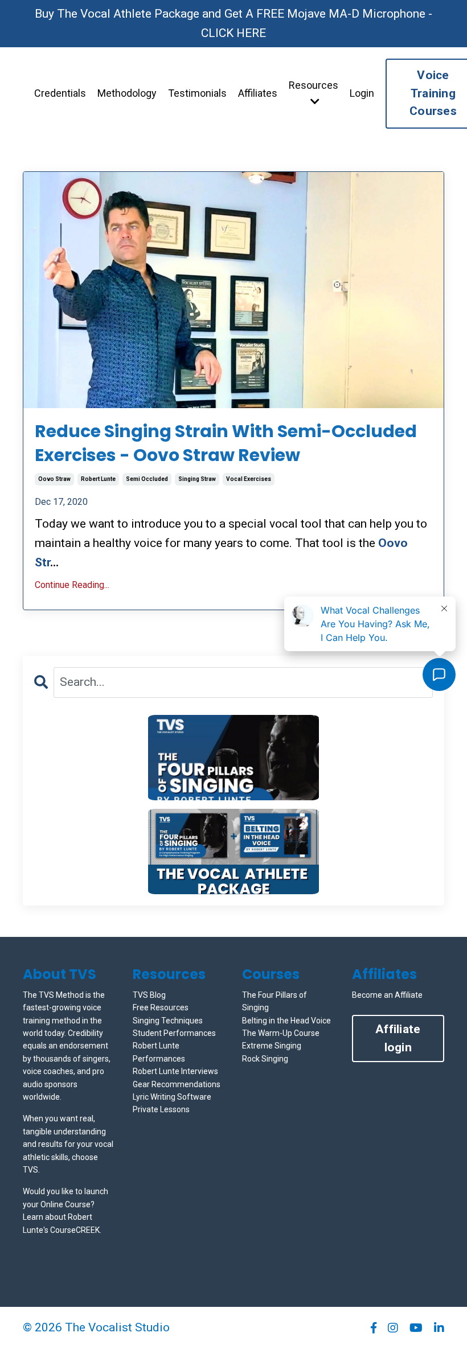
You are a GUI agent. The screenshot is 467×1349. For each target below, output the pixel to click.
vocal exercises (248, 479)
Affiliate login (397, 1038)
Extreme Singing (271, 1045)
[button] (233, 757)
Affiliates (257, 93)
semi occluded (147, 479)
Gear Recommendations (176, 1084)
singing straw (197, 479)
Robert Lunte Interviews (175, 1071)
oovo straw (54, 479)
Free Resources (161, 1007)
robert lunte (98, 479)
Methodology (127, 93)
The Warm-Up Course (280, 1033)
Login (362, 93)
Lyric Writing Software (172, 1096)
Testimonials (197, 93)
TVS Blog (149, 995)
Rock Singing (265, 1058)
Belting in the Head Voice (286, 1020)
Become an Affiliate (387, 995)
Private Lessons (161, 1109)
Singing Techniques (168, 1020)
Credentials (60, 93)
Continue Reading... (72, 584)
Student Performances (174, 1033)
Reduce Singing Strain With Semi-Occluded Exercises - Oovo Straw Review (226, 443)
